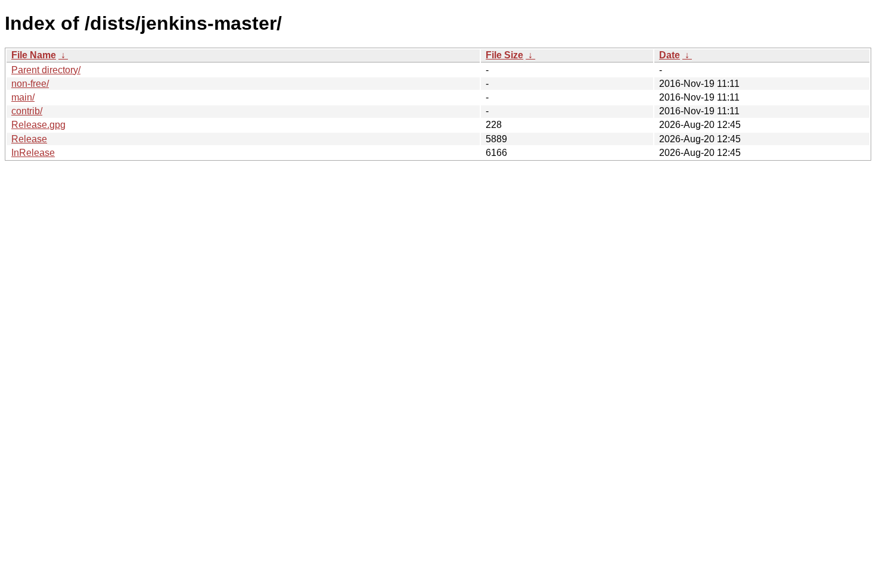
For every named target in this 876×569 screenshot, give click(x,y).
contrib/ (26, 111)
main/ (23, 97)
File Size (504, 55)
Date (669, 55)
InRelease (33, 153)
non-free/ (30, 84)
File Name (33, 55)
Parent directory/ (45, 70)
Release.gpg (38, 125)
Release (29, 139)
